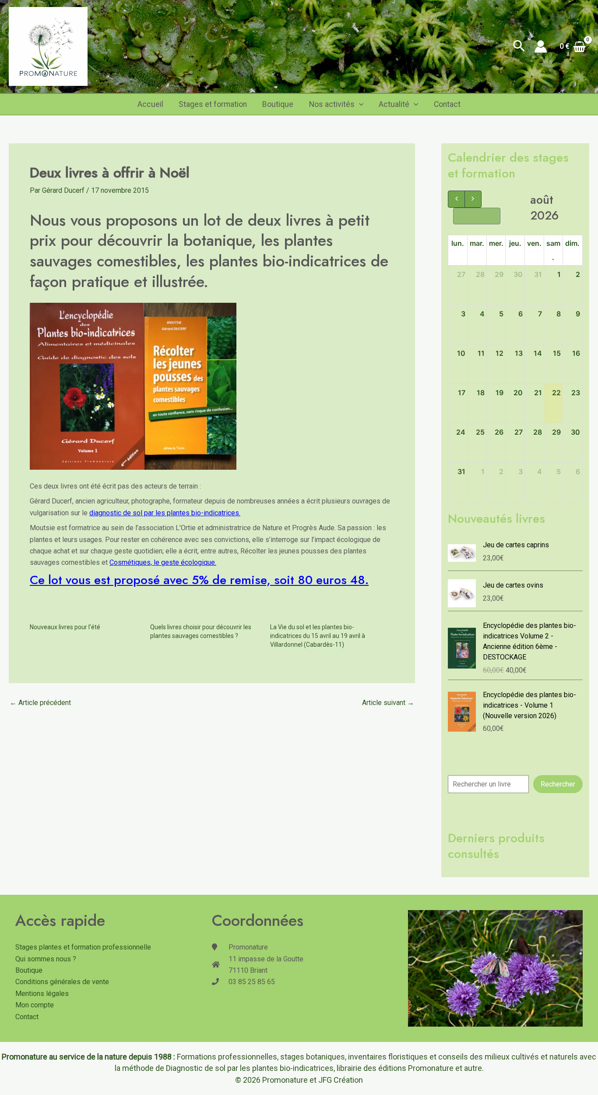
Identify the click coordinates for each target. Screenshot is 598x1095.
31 (538, 274)
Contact (447, 104)
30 (518, 274)
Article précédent (40, 702)
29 (499, 274)
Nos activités (332, 104)
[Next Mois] (473, 199)
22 (556, 392)
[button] (519, 46)
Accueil (150, 104)
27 (461, 274)
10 (461, 353)
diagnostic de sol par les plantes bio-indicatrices (164, 513)
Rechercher (558, 784)
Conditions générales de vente (62, 982)
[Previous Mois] (456, 199)
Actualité (394, 104)
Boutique (277, 104)
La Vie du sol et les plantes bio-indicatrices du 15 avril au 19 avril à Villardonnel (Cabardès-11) (317, 636)
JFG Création (340, 1079)
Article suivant (388, 702)
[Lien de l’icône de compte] (540, 46)
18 (481, 392)
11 (481, 353)
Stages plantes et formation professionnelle (83, 947)
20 (518, 392)
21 (538, 392)
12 (499, 353)
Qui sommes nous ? (45, 959)
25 (480, 432)
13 (519, 353)
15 (557, 353)
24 (460, 432)
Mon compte (34, 1005)
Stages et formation (213, 104)
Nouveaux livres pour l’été (65, 627)
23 (575, 392)
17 (461, 392)
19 (499, 392)
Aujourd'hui (477, 216)
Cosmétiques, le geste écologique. (162, 562)
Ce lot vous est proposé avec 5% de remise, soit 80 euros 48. (199, 580)
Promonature (285, 1079)
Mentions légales (42, 993)
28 (480, 274)
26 (499, 432)
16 (576, 353)
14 (538, 353)
